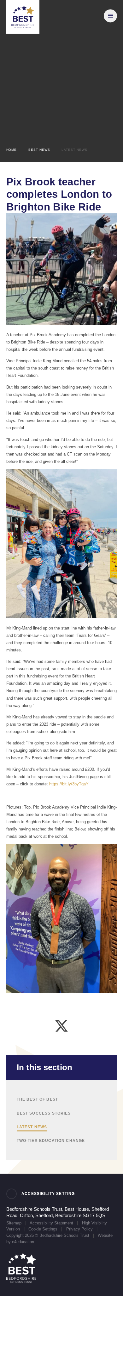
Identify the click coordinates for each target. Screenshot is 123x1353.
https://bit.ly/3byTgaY (69, 784)
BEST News (39, 149)
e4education (23, 1241)
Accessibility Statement (51, 1223)
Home (11, 149)
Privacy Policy (79, 1229)
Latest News (74, 149)
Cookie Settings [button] (42, 1229)
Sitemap (13, 1223)
